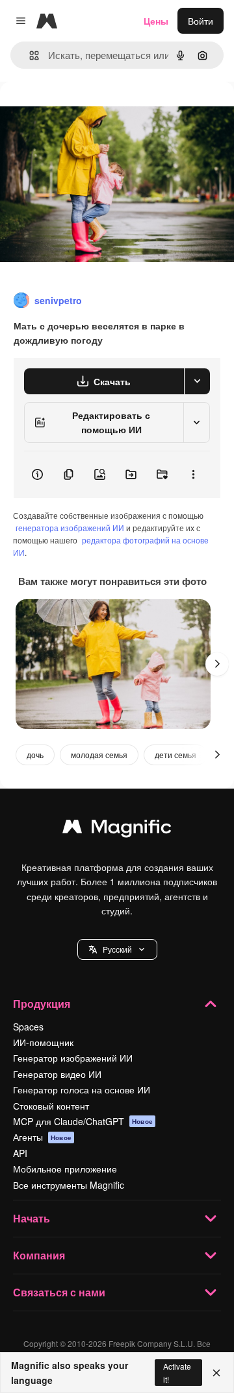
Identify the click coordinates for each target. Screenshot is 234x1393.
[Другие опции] (193, 475)
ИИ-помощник (43, 1042)
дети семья (175, 754)
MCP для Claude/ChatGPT (83, 1121)
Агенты (42, 1136)
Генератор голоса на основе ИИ (81, 1089)
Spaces (28, 1026)
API (20, 1153)
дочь (35, 754)
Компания (39, 1255)
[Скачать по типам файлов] (197, 381)
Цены (156, 20)
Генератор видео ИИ (57, 1073)
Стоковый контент (51, 1105)
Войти (200, 20)
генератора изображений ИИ (70, 527)
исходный (87, 111)
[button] (117, 949)
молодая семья (99, 754)
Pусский (117, 949)
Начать (31, 1218)
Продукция (41, 1003)
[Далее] (217, 664)
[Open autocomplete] (29, 55)
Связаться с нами (59, 1292)
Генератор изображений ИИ (73, 1057)
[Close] (216, 1373)
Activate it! (177, 1372)
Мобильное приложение (65, 1168)
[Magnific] (117, 829)
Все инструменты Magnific (68, 1184)
